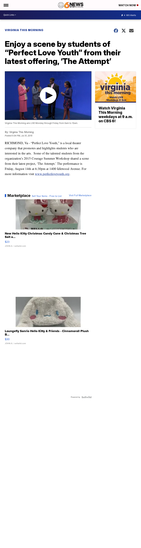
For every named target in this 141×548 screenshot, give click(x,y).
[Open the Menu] (6, 5)
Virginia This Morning (24, 30)
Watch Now (127, 5)
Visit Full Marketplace (80, 195)
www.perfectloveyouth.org (52, 174)
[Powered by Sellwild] (86, 397)
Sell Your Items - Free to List (47, 196)
